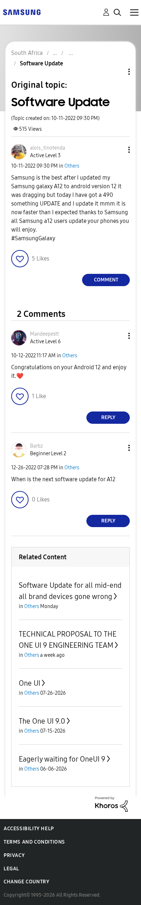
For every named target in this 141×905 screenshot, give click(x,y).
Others (71, 166)
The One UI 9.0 (42, 721)
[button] (117, 149)
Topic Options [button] (117, 71)
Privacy (14, 855)
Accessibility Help (29, 829)
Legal (11, 869)
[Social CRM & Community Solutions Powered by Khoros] (111, 803)
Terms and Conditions (34, 842)
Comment (106, 280)
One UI (29, 683)
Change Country (26, 882)
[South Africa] (21, 11)
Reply (108, 417)
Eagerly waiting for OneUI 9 (62, 759)
